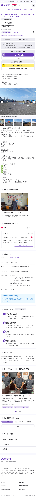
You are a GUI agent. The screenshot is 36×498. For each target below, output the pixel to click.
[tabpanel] (18, 425)
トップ (3, 9)
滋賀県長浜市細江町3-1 (15, 257)
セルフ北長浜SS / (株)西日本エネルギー (24, 246)
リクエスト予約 (7, 19)
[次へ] (34, 102)
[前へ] (2, 102)
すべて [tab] (21, 422)
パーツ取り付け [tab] (7, 422)
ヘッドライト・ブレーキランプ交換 (10, 426)
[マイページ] (33, 5)
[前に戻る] (34, 421)
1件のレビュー (17, 32)
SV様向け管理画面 (5, 489)
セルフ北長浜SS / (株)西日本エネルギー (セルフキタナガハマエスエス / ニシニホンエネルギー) (17, 15)
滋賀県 (25, 9)
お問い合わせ (22, 489)
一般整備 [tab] (28, 422)
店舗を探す (21, 482)
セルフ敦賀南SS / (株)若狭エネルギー (14, 396)
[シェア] (34, 32)
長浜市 (31, 9)
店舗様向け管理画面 (23, 485)
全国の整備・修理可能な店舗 (14, 9)
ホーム (3, 482)
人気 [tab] (15, 422)
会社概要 (3, 485)
